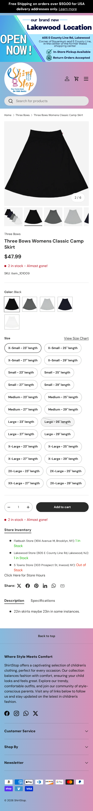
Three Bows (23, 115)
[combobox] (46, 101)
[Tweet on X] (19, 585)
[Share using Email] (62, 585)
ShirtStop (20, 800)
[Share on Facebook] (27, 585)
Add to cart (62, 507)
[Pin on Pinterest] (36, 585)
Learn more (68, 9)
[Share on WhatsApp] (53, 585)
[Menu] (86, 79)
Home (7, 115)
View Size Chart (76, 338)
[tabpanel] (46, 558)
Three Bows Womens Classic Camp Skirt (58, 115)
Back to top (46, 636)
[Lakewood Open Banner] (46, 18)
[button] (76, 79)
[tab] (14, 600)
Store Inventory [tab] (17, 530)
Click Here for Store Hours (24, 575)
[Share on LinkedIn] (45, 585)
